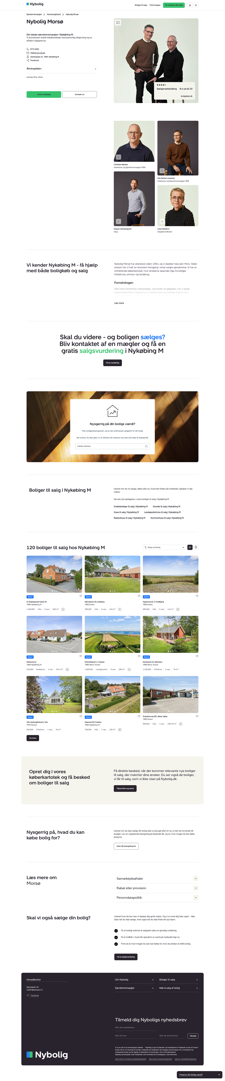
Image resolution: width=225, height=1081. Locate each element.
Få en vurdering (44, 94)
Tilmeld (193, 1036)
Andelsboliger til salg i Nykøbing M (131, 506)
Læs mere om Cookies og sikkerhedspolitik (130, 1059)
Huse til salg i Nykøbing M (126, 512)
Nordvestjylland (54, 14)
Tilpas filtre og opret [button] (125, 788)
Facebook (34, 60)
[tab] (52, 591)
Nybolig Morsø (72, 14)
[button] (119, 303)
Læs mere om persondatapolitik (160, 1059)
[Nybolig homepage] (47, 1055)
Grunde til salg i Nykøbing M (166, 506)
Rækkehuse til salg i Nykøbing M (129, 518)
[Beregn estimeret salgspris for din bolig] (146, 446)
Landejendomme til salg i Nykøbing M (162, 512)
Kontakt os (79, 94)
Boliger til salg (167, 979)
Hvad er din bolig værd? (191, 1074)
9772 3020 (34, 49)
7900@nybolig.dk (37, 53)
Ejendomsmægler (34, 14)
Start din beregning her (126, 846)
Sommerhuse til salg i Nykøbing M (167, 518)
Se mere (32, 738)
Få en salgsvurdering (126, 957)
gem (80, 596)
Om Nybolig (121, 979)
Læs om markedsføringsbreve (185, 1059)
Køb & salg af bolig (169, 988)
